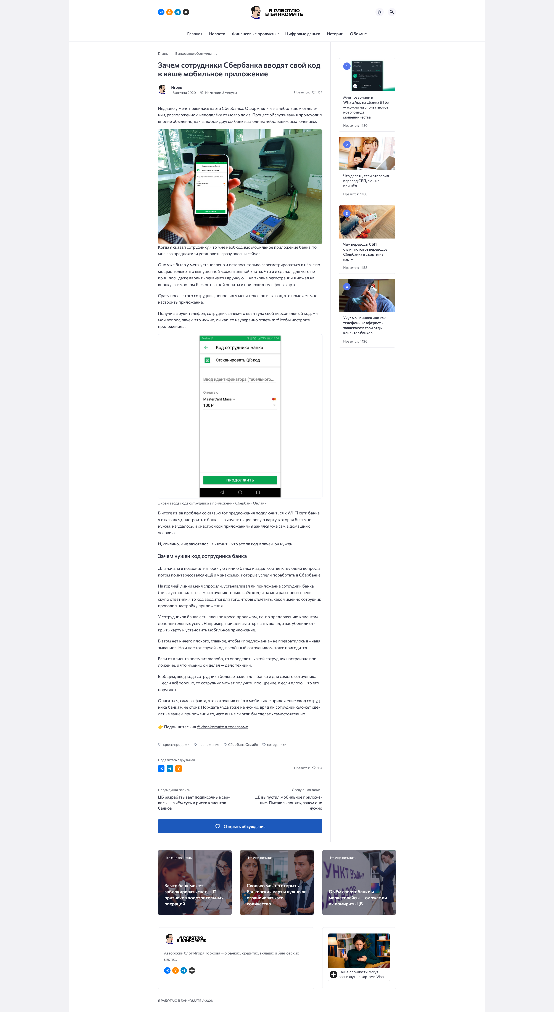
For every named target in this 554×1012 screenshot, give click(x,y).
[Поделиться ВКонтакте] (161, 768)
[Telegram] (177, 12)
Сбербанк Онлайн (243, 744)
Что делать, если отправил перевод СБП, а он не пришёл (366, 180)
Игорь (176, 87)
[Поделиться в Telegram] (170, 768)
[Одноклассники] (169, 12)
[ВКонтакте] (161, 12)
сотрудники (276, 744)
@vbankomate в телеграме (222, 726)
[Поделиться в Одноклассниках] (178, 768)
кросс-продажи (176, 744)
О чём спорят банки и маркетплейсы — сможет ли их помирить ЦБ (358, 897)
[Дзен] (186, 12)
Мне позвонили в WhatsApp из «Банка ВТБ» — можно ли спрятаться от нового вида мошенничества (366, 107)
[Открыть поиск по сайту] (392, 12)
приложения (208, 744)
